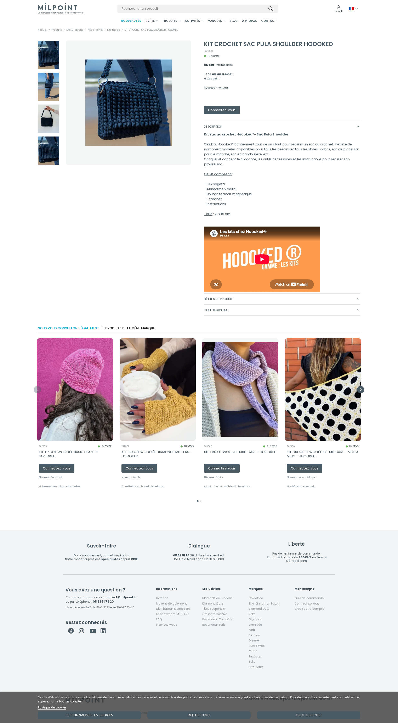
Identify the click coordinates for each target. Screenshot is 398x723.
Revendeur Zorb (213, 625)
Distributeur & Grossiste (173, 609)
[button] (339, 8)
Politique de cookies (52, 707)
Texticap (255, 656)
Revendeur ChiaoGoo (217, 619)
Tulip (252, 662)
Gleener (254, 640)
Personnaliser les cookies (89, 715)
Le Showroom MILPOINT (172, 614)
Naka (252, 614)
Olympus (255, 619)
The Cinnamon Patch (264, 603)
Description (282, 126)
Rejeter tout (199, 715)
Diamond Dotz (212, 603)
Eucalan (254, 635)
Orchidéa (255, 625)
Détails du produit (282, 299)
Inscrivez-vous (166, 625)
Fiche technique (282, 310)
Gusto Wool (257, 646)
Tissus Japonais (213, 609)
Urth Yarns (256, 667)
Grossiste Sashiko (214, 614)
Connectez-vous (307, 603)
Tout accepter (309, 715)
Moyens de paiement (171, 603)
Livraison (162, 598)
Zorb (252, 630)
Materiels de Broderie (217, 598)
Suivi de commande (309, 598)
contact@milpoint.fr (121, 597)
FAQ (159, 619)
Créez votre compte (309, 609)
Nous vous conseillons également (68, 328)
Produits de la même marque (130, 328)
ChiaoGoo (256, 598)
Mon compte (305, 589)
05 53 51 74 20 (103, 602)
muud (253, 651)
